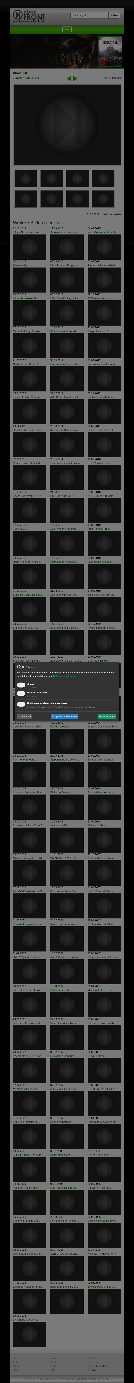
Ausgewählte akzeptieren (65, 716)
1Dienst (32, 687)
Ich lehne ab (24, 716)
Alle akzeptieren (106, 716)
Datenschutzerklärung (64, 676)
